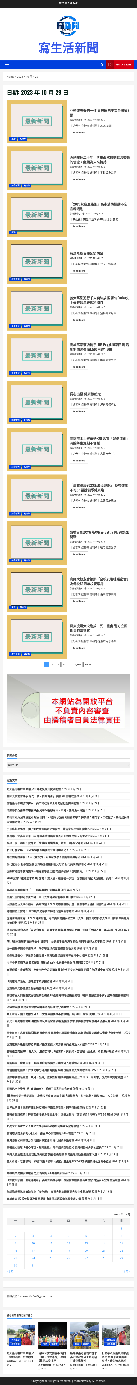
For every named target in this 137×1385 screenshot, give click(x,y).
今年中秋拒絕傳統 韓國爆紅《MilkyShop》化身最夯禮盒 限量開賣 (45, 962)
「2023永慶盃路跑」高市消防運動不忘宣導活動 (37, 215)
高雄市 (23, 138)
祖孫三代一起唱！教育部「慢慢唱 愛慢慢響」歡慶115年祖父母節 (45, 843)
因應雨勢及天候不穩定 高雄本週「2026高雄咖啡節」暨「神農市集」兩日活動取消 (56, 904)
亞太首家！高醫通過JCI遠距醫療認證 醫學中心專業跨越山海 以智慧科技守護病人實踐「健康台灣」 (65, 1033)
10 (33, 1243)
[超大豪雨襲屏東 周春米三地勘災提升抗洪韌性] (21, 1335)
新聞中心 (76, 213)
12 (68, 1243)
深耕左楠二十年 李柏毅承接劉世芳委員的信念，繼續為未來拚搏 (37, 168)
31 (33, 1265)
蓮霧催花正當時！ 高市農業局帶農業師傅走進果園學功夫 (40, 911)
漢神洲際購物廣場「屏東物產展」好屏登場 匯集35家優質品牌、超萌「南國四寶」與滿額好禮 (62, 930)
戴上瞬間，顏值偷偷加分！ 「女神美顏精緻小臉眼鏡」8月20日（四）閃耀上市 (53, 1014)
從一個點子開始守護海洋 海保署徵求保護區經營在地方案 (41, 948)
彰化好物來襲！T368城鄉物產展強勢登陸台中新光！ (38, 850)
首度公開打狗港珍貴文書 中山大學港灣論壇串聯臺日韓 (40, 897)
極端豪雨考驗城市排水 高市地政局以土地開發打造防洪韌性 (43, 803)
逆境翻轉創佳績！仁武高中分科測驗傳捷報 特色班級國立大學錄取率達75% (51, 1070)
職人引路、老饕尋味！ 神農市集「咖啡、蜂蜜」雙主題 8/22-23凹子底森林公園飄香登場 (59, 1161)
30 (15, 1265)
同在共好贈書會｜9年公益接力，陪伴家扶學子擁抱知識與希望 (43, 857)
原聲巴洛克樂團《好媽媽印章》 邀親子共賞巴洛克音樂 (39, 1089)
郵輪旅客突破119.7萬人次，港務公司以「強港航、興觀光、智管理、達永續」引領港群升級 (60, 1051)
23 (15, 1258)
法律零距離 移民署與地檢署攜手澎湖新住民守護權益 (38, 1007)
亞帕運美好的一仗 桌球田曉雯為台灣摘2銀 (37, 121)
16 (15, 1250)
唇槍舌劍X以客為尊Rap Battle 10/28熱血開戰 (37, 543)
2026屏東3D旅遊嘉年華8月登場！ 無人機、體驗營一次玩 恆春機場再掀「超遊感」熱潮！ (60, 878)
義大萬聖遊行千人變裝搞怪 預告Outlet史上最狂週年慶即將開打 (37, 309)
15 (121, 1243)
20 (86, 1250)
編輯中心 (13, 1361)
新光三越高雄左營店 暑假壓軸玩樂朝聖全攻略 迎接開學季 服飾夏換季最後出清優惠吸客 (58, 1021)
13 (86, 1243)
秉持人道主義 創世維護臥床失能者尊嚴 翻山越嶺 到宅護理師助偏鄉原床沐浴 (52, 1154)
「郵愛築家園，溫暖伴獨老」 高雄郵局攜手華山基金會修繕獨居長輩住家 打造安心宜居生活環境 (63, 1180)
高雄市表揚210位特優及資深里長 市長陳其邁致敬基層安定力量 (44, 1199)
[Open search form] (102, 64)
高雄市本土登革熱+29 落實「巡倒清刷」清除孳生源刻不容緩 (37, 449)
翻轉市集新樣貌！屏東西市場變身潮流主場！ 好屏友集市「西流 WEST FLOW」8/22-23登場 (60, 1114)
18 (50, 1250)
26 (68, 1258)
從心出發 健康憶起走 (37, 402)
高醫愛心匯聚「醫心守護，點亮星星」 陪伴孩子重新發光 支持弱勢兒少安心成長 (54, 1147)
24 (33, 1258)
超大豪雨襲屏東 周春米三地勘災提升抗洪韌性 (34, 789)
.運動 (13, 138)
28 (103, 1258)
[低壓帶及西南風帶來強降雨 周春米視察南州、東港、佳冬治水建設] (116, 1335)
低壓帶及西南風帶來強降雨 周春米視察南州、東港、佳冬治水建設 (46, 810)
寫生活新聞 (68, 47)
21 (103, 1250)
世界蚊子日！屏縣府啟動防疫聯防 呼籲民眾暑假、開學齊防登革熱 (46, 1107)
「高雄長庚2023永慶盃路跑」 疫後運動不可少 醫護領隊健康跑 (37, 496)
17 (33, 1250)
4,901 (78, 664)
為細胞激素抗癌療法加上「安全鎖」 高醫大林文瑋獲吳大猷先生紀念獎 (49, 1192)
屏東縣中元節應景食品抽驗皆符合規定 (29, 988)
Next (88, 664)
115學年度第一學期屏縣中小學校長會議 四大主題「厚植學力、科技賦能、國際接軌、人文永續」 (64, 1096)
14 (103, 1243)
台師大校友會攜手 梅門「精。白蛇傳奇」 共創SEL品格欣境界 (43, 796)
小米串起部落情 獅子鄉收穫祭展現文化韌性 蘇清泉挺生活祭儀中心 (48, 829)
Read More (80, 133)
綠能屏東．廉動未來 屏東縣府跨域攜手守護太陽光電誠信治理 (44, 1063)
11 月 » (126, 1271)
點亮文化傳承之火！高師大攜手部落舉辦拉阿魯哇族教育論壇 (43, 1126)
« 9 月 (10, 1271)
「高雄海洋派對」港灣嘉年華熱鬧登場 (29, 981)
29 (121, 1258)
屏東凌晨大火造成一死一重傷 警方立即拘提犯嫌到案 (37, 637)
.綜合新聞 (15, 185)
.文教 (13, 607)
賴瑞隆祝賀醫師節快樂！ (37, 262)
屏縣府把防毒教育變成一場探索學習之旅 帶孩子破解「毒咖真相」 (46, 871)
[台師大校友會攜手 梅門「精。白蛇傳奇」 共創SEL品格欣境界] (52, 1335)
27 (86, 1258)
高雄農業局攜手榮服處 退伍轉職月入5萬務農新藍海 (37, 1173)
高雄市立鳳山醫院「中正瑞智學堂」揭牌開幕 (33, 890)
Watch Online (123, 64)
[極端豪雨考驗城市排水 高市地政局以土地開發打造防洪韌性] (84, 1335)
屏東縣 (27, 419)
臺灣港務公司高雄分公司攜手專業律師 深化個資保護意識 (40, 1140)
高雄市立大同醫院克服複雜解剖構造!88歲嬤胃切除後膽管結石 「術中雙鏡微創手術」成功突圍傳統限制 (68, 995)
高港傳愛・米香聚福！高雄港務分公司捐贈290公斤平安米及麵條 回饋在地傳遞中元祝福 (59, 970)
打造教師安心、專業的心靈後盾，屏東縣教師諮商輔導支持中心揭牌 (47, 955)
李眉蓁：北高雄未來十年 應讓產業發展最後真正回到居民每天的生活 (47, 836)
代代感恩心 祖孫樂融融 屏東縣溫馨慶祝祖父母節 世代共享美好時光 (46, 864)
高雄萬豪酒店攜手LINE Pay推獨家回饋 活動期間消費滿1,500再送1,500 (37, 355)
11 (50, 1243)
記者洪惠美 (77, 119)
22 (121, 1250)
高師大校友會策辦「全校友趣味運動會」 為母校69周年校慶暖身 (37, 590)
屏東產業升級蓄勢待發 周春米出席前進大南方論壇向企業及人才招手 (47, 1044)
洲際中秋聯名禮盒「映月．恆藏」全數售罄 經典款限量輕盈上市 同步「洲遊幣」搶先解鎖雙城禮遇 (65, 1077)
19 (68, 1250)
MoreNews (81, 1381)
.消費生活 (15, 326)
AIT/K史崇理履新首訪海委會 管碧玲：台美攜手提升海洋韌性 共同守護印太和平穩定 (56, 941)
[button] (7, 64)
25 (50, 1258)
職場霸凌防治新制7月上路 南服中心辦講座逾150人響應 (40, 1133)
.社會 (76, 1344)
